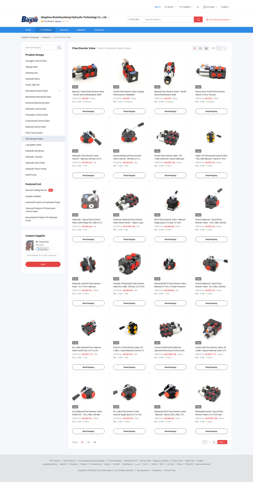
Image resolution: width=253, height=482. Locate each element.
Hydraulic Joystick (33, 156)
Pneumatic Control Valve (36, 114)
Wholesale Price (130, 460)
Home (28, 29)
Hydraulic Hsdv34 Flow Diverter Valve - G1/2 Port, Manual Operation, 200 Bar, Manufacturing (88, 286)
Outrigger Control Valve (36, 60)
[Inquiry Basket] (198, 6)
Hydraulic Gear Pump (35, 162)
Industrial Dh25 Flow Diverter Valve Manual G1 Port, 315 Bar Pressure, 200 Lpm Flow (170, 286)
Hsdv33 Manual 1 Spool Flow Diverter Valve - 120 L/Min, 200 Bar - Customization (211, 222)
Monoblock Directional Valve (38, 96)
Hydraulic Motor (32, 78)
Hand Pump (30, 174)
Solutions (81, 29)
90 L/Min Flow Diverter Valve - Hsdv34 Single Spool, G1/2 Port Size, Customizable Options (127, 414)
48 (95, 442)
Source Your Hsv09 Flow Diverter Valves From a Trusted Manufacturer (210, 94)
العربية (137, 464)
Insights (200, 460)
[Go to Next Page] (224, 48)
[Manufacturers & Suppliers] (40, 5)
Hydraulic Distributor (34, 150)
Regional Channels (161, 460)
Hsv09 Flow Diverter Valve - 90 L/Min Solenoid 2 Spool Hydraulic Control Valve (169, 158)
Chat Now (44, 249)
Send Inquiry (88, 111)
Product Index (177, 460)
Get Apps (210, 6)
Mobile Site (190, 460)
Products (47, 29)
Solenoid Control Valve (35, 126)
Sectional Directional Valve (37, 102)
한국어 (145, 464)
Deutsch (116, 464)
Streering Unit (31, 72)
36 (88, 442)
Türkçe (179, 464)
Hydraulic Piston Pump (35, 168)
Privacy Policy (170, 470)
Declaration (156, 470)
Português (73, 464)
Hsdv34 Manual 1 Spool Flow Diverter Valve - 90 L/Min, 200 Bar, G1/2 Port (210, 286)
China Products (69, 460)
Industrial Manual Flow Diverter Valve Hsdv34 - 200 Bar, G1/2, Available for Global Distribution (127, 158)
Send (43, 264)
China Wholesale (114, 460)
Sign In (158, 6)
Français (83, 464)
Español (63, 464)
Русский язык (95, 464)
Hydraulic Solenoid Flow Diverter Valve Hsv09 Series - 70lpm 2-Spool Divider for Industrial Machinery (129, 222)
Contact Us (99, 29)
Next (221, 442)
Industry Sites (145, 460)
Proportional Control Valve (37, 120)
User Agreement (143, 470)
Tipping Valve (31, 66)
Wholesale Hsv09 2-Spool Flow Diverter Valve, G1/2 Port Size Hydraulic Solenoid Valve (209, 414)
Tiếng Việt (189, 464)
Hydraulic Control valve (35, 108)
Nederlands (127, 464)
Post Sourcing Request (219, 19)
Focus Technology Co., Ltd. (107, 470)
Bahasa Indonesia (203, 464)
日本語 (154, 464)
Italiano (107, 464)
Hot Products (54, 460)
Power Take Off (32, 84)
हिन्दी (161, 464)
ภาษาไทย (169, 464)
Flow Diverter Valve (34, 138)
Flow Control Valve (33, 132)
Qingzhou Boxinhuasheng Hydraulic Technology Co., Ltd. (74, 17)
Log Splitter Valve (33, 144)
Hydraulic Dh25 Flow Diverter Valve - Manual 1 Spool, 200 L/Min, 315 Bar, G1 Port (170, 414)
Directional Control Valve (36, 90)
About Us (64, 29)
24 (82, 442)
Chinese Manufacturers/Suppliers (91, 460)
